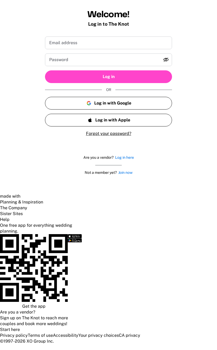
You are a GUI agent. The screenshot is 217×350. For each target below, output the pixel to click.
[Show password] (166, 60)
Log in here (124, 157)
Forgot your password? (108, 133)
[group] (108, 59)
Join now (125, 172)
